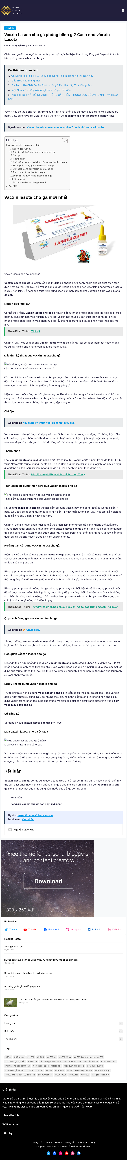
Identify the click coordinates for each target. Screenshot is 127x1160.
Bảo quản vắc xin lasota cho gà (29, 172)
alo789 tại (51, 1057)
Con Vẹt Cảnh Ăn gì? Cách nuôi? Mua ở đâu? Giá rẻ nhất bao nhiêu (53, 999)
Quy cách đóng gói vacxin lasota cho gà (33, 169)
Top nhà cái (10, 1039)
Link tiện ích (10, 1115)
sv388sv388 (60, 1075)
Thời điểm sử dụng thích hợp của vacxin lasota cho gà (40, 162)
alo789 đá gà (65, 1057)
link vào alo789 (91, 1061)
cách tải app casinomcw (50, 1061)
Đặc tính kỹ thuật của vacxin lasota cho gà (34, 152)
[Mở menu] (123, 10)
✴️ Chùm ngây (31, 629)
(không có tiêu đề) (13, 946)
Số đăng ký (19, 179)
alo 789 (30, 1057)
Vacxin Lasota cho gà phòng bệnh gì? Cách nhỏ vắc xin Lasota (65, 127)
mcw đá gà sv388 (95, 1066)
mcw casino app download (17, 1066)
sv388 (49, 1070)
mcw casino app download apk (47, 1066)
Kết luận (13, 185)
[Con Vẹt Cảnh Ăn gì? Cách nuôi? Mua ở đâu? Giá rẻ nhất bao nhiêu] (10, 1003)
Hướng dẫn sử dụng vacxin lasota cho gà (33, 165)
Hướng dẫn (10, 1023)
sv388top (73, 1075)
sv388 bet (59, 1070)
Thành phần (19, 159)
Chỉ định (17, 155)
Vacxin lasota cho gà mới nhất (24, 145)
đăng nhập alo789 (100, 1075)
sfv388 (39, 1070)
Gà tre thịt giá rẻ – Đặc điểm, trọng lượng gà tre (28, 973)
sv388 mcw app (102, 1070)
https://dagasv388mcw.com (35, 815)
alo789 (40, 1057)
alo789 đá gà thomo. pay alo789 (88, 1057)
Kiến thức (10, 28)
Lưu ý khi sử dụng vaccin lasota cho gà (32, 175)
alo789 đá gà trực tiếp (15, 1061)
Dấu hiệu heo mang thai (26, 80)
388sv (8, 1057)
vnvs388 (85, 1075)
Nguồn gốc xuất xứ (21, 149)
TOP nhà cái (10, 1124)
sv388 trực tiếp (45, 1075)
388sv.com (19, 1057)
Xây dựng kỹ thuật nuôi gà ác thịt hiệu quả (48, 422)
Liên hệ (7, 1133)
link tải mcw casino (72, 1061)
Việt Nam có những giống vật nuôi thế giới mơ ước (41, 90)
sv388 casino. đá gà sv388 (79, 1070)
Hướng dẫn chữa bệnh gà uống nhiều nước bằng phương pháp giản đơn (41, 959)
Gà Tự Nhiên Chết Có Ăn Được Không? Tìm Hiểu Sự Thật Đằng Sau (52, 85)
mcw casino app (108, 1061)
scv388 (29, 1070)
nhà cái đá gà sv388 (14, 1070)
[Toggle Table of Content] (63, 140)
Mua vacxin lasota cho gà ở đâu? (29, 182)
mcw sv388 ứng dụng (74, 1066)
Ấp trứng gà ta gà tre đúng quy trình (22, 986)
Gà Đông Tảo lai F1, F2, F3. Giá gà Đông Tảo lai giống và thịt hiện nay (52, 75)
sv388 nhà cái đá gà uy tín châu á (20, 1075)
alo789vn (32, 1061)
